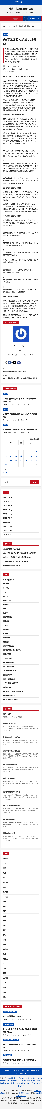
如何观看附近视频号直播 (11, 792)
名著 (4, 963)
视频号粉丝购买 (12, 1081)
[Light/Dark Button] (15, 18)
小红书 (6, 34)
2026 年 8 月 (7, 497)
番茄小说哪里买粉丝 (10, 695)
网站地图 (39, 1093)
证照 (4, 944)
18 (11, 460)
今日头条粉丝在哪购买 (10, 699)
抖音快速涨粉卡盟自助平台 (12, 650)
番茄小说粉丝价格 (9, 679)
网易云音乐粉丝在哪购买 (11, 1040)
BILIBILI (6, 584)
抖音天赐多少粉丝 (9, 778)
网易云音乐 (7, 637)
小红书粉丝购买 (31, 1078)
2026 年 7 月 (7, 501)
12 (16, 456)
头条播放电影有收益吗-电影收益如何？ (16, 561)
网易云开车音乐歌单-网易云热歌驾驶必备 (17, 557)
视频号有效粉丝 (8, 646)
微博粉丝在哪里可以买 (10, 1012)
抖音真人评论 (7, 675)
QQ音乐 (6, 588)
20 (21, 460)
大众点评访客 (7, 658)
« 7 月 (5, 473)
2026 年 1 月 (7, 526)
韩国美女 (6, 858)
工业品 (5, 897)
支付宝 (5, 625)
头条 (4, 592)
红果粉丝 (6, 633)
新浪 (4, 873)
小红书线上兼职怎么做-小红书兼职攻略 (20, 429)
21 (26, 460)
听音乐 (5, 949)
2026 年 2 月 (7, 522)
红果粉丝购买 (22, 1081)
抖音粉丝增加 (20, 1083)
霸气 (4, 878)
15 (31, 456)
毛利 (4, 925)
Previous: (14, 370)
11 (11, 456)
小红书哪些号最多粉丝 (10, 764)
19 (16, 460)
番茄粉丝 (6, 629)
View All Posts (29, 355)
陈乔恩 (5, 892)
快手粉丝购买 (21, 1078)
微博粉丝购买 (12, 1078)
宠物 (4, 968)
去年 (4, 983)
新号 (4, 901)
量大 (4, 921)
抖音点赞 (6, 621)
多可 (4, 992)
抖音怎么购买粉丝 (9, 666)
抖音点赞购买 (11, 1083)
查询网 (5, 978)
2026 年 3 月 (7, 518)
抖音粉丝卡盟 (21, 1095)
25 (11, 465)
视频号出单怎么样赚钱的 (11, 751)
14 (26, 456)
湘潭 (4, 930)
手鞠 (4, 887)
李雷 (4, 863)
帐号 (4, 997)
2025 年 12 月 (8, 530)
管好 (4, 911)
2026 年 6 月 (7, 506)
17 (6, 460)
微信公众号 (7, 600)
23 (36, 460)
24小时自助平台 (8, 580)
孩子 (4, 954)
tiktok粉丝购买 (32, 1081)
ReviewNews (35, 1070)
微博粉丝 (6, 604)
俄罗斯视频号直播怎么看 (11, 565)
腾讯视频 (6, 642)
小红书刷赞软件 (8, 662)
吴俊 (4, 987)
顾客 (4, 868)
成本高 (5, 959)
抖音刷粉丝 (7, 687)
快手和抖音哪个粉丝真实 (11, 737)
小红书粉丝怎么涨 (21, 9)
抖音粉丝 (21, 1093)
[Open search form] (20, 19)
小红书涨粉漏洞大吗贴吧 (11, 806)
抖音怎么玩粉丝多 (9, 833)
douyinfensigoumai (12, 66)
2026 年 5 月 (7, 510)
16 (36, 456)
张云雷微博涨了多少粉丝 (11, 549)
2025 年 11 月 (7, 534)
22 (31, 460)
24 (6, 465)
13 (21, 456)
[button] (5, 362)
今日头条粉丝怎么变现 (10, 683)
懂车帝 (5, 613)
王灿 (4, 916)
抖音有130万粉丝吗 (9, 723)
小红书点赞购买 (31, 1083)
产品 (4, 935)
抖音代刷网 (7, 654)
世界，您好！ (7, 714)
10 (6, 456)
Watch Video (34, 18)
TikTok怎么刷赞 (8, 1024)
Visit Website (13, 355)
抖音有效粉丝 (7, 617)
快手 (4, 609)
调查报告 (6, 882)
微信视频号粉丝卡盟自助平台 (13, 691)
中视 (4, 906)
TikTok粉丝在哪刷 (9, 670)
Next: (20, 377)
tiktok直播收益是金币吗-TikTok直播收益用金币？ (20, 553)
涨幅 (4, 940)
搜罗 (4, 973)
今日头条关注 (8, 1055)
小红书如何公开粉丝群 (10, 819)
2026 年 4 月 (7, 514)
